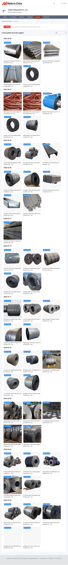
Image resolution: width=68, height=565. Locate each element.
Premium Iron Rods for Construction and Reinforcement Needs (20, 241)
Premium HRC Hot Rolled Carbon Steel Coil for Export (36, 292)
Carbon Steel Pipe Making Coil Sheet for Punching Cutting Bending (20, 162)
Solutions (30, 17)
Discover (38, 17)
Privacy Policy (58, 558)
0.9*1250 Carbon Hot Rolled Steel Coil (13, 268)
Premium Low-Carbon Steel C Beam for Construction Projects (38, 213)
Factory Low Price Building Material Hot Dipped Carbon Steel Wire (39, 84)
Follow (7, 27)
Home (4, 17)
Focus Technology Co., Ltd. (23, 558)
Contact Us (46, 17)
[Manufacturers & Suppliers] (12, 3)
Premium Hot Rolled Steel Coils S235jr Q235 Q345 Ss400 (37, 268)
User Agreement (43, 558)
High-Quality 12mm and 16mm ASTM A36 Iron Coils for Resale (39, 342)
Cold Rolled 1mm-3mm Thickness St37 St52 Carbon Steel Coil (38, 472)
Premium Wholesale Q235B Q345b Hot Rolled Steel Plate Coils (19, 472)
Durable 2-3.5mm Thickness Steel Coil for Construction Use (38, 393)
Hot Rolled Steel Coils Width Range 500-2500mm (35, 495)
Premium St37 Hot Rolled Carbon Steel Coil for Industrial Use (19, 292)
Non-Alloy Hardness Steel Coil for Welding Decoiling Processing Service (41, 162)
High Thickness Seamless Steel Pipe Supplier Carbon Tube (37, 61)
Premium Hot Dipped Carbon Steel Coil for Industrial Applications (20, 319)
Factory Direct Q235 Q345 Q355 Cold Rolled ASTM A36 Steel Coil (39, 421)
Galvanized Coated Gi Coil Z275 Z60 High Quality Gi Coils (18, 61)
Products (13, 17)
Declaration (51, 558)
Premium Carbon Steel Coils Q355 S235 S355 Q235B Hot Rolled (39, 190)
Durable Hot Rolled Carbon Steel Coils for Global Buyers (18, 190)
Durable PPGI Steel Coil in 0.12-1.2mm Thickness (55, 112)
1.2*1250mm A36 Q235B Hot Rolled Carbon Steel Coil (17, 393)
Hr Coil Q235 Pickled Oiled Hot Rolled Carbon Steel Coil (17, 370)
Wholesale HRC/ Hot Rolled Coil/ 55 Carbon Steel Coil (36, 370)
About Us (21, 17)
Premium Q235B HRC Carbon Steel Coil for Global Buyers (18, 342)
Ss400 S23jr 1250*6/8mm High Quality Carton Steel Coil (37, 444)
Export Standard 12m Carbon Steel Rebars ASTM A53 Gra (18, 84)
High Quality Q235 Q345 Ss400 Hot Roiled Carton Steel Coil (19, 421)
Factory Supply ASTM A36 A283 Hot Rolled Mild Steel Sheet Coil (39, 319)
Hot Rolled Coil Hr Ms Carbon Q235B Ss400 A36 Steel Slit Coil (19, 495)
